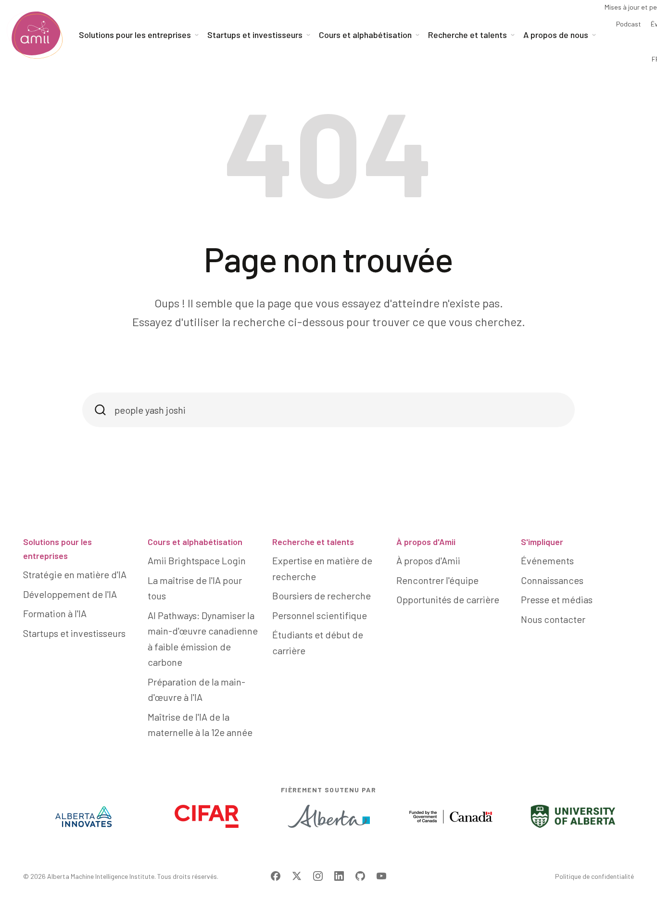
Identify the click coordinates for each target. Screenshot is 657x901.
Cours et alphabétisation (195, 541)
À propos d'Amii (425, 541)
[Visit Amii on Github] (360, 876)
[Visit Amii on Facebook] (275, 876)
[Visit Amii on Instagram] (318, 876)
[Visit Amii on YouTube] (381, 876)
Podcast (628, 24)
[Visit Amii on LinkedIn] (339, 876)
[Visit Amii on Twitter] (297, 876)
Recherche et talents (313, 541)
